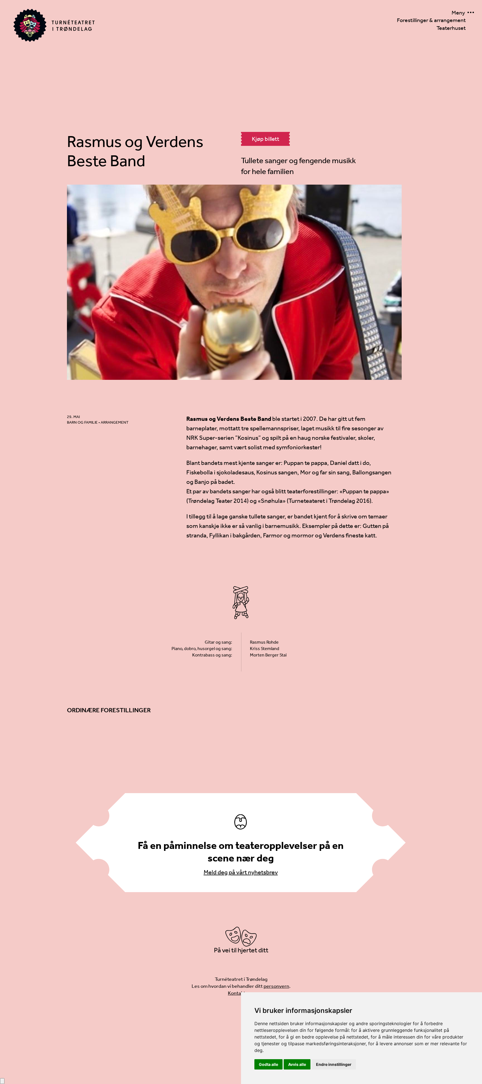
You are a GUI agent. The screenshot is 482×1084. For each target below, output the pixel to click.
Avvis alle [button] (297, 1064)
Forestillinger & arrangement (431, 20)
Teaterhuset (451, 28)
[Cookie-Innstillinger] (2, 1081)
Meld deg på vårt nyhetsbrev (241, 872)
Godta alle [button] (268, 1064)
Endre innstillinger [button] (333, 1064)
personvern (276, 986)
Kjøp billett (265, 139)
